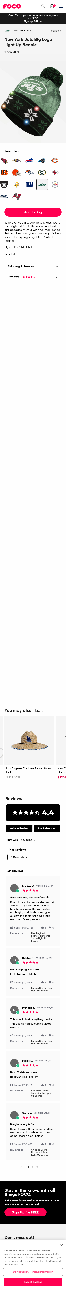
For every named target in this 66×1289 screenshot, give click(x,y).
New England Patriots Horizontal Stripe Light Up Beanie (41, 937)
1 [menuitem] (28, 1167)
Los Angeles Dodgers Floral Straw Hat (28, 770)
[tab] (19, 828)
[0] (52, 6)
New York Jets (22, 30)
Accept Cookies (33, 1282)
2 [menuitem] (33, 1167)
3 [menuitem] (37, 1167)
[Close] (62, 1245)
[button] (16, 927)
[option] (33, 18)
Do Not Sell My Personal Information (33, 1272)
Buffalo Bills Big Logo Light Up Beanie (42, 989)
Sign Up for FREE (25, 1212)
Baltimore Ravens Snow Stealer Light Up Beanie (41, 1093)
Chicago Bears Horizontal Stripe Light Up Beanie (40, 1152)
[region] (33, 1264)
